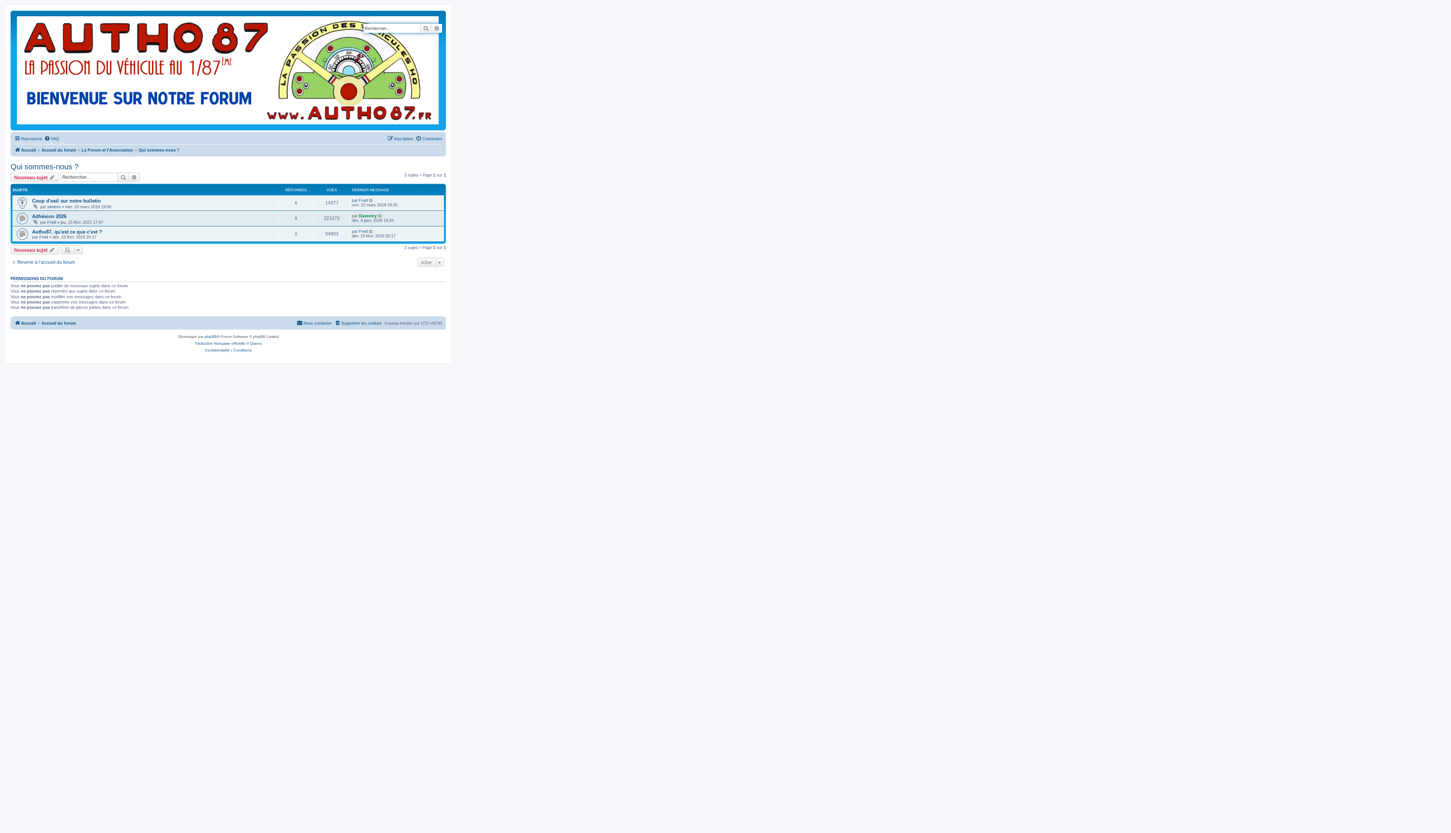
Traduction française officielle (220, 343)
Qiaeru (256, 343)
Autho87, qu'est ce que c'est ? (67, 232)
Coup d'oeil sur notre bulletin (66, 201)
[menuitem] (51, 138)
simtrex (54, 206)
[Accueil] (228, 70)
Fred (363, 200)
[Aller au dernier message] (371, 200)
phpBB (211, 336)
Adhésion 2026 (49, 216)
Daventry (368, 216)
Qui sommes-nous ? (45, 167)
